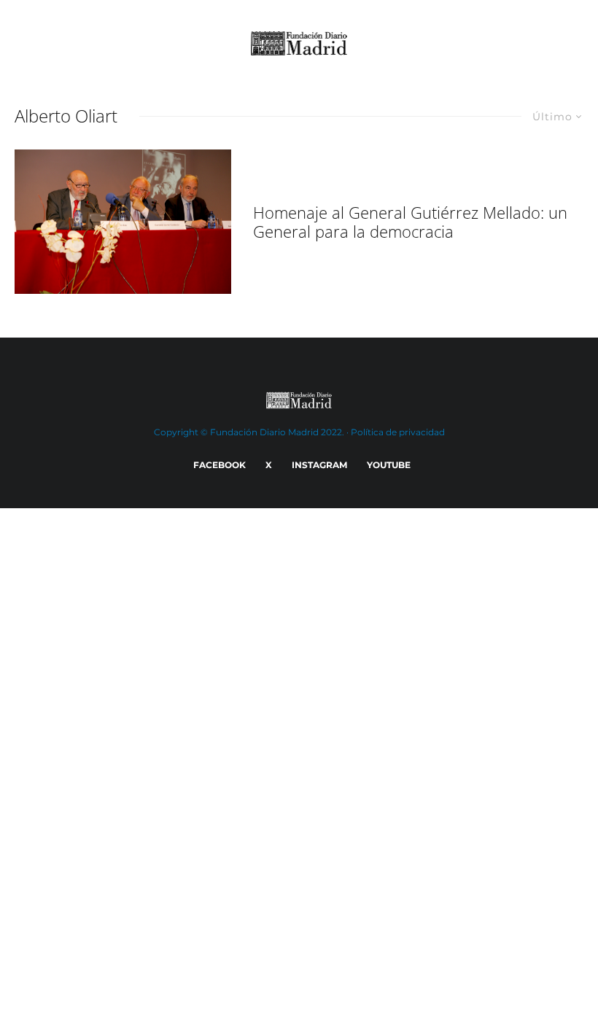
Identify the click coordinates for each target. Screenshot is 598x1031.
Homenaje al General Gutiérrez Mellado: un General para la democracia (410, 222)
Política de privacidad (398, 432)
